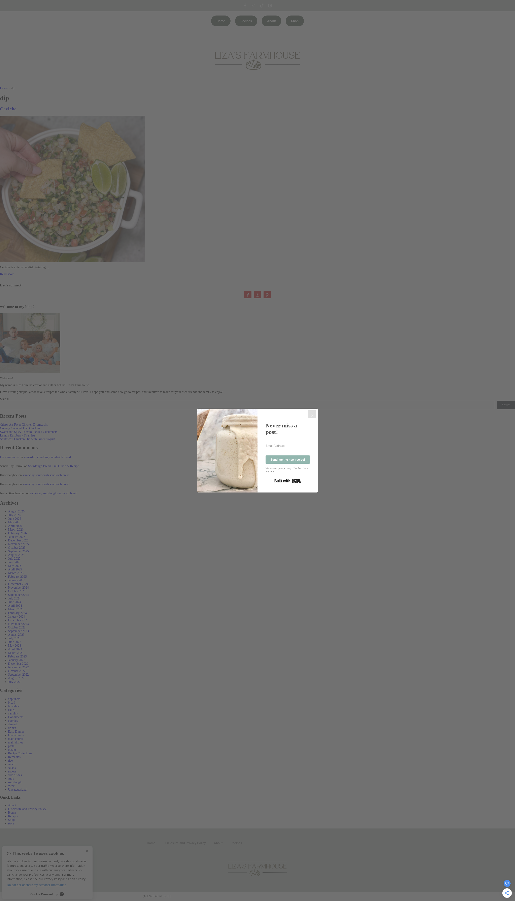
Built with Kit (287, 480)
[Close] (312, 414)
